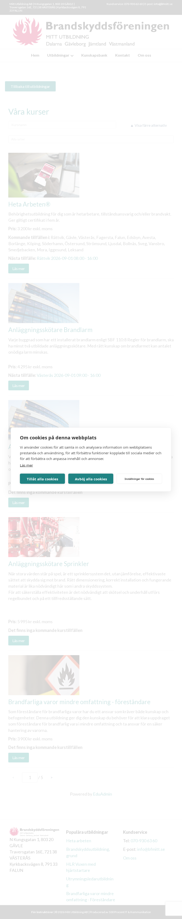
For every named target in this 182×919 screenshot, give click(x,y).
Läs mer (26, 465)
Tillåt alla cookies (42, 478)
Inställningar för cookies (139, 478)
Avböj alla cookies (91, 478)
